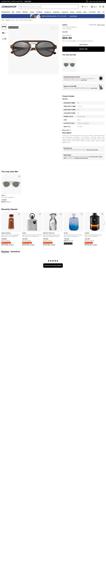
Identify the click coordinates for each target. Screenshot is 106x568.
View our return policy (92, 149)
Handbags (39, 12)
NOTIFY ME (83, 49)
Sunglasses (47, 12)
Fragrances (65, 12)
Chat (65, 158)
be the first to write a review (53, 265)
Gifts (98, 12)
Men (13, 12)
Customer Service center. (81, 158)
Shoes (85, 12)
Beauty (72, 12)
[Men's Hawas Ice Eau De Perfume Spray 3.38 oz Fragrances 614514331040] (81, 214)
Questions (15, 251)
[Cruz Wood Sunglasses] (55, 27)
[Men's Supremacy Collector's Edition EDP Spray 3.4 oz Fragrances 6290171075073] (39, 214)
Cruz (17, 20)
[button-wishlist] (100, 7)
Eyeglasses (56, 12)
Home (2, 20)
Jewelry (32, 12)
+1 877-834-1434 (93, 156)
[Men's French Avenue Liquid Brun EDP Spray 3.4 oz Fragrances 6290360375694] (19, 214)
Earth (13, 20)
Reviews (5, 251)
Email (100, 156)
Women (18, 12)
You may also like (69, 55)
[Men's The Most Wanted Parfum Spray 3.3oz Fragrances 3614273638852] (102, 214)
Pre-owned (92, 12)
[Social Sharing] (51, 27)
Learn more (84, 80)
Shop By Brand (5, 12)
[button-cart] (103, 7)
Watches (25, 12)
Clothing (78, 12)
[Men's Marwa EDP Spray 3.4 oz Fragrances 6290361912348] (60, 214)
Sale (103, 12)
